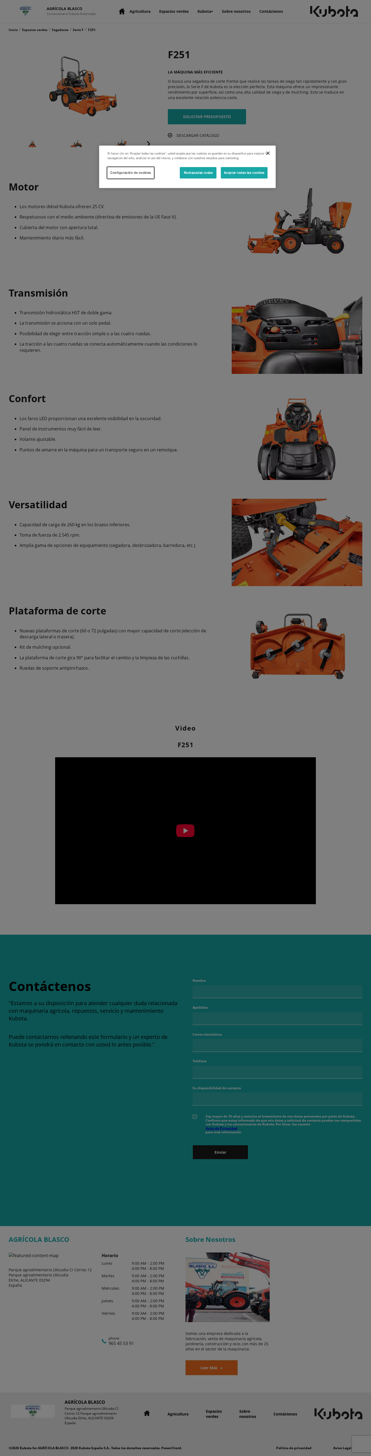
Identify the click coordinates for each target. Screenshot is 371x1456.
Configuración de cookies (130, 172)
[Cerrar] (268, 153)
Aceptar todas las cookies (244, 172)
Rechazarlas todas (198, 172)
